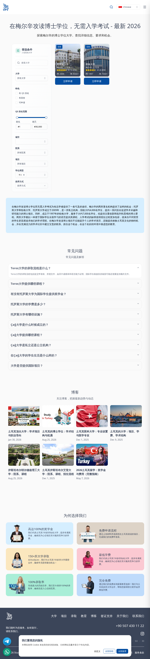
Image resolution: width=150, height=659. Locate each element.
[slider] (17, 117)
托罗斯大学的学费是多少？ (28, 304)
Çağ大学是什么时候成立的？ (29, 325)
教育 (84, 616)
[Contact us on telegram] (7, 641)
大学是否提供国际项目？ (27, 366)
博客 (94, 616)
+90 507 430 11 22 (130, 626)
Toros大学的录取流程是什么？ (31, 268)
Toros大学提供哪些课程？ (28, 284)
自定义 (97, 651)
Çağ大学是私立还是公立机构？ (31, 345)
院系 (20, 150)
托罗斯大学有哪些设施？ (27, 314)
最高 (34, 121)
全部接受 (122, 651)
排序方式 (20, 183)
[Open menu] (145, 7)
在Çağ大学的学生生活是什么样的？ (34, 355)
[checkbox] (16, 93)
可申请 (22, 102)
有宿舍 (22, 97)
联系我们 (138, 616)
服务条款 (139, 652)
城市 (17, 137)
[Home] (5, 7)
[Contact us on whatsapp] (7, 652)
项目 (20, 161)
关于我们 (122, 616)
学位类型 (19, 172)
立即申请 (68, 81)
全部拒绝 (109, 651)
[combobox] (128, 7)
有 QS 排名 (24, 93)
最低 (18, 121)
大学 (17, 73)
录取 (74, 616)
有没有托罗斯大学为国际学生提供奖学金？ (38, 294)
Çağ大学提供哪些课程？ (27, 335)
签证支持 (106, 616)
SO (136, 641)
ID (143, 641)
